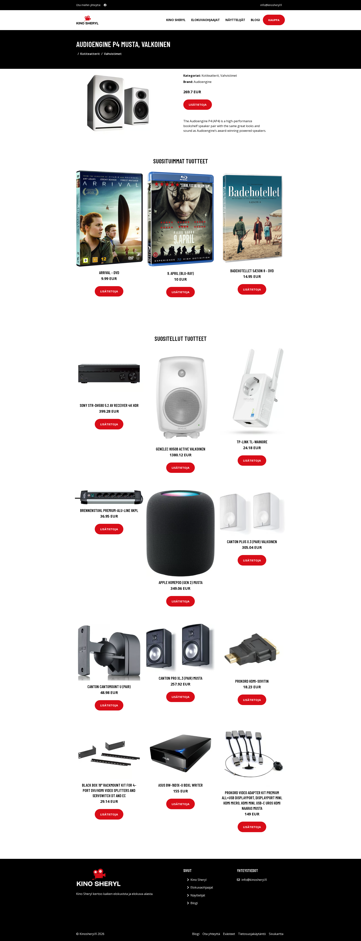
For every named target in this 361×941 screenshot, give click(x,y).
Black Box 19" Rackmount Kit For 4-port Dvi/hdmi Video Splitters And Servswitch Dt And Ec (109, 790)
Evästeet (229, 934)
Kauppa (273, 20)
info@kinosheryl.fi (271, 5)
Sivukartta (276, 934)
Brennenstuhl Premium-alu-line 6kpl (109, 510)
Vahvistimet (113, 54)
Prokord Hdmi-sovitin (252, 681)
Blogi (255, 20)
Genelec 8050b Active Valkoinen (180, 449)
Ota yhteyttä (211, 934)
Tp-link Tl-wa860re (252, 441)
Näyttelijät (235, 20)
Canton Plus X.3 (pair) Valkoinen (252, 541)
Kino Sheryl (176, 20)
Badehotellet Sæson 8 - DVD (252, 270)
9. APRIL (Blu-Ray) (180, 273)
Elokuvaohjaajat (205, 20)
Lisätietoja (197, 104)
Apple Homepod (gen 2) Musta (180, 582)
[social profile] (105, 5)
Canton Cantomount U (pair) (109, 686)
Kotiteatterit (90, 54)
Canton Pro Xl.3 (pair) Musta (180, 678)
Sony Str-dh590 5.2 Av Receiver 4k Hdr (109, 405)
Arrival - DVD (109, 272)
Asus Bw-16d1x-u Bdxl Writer (180, 785)
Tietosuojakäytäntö (252, 934)
